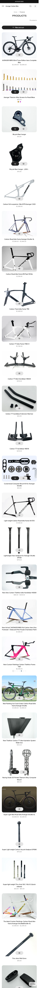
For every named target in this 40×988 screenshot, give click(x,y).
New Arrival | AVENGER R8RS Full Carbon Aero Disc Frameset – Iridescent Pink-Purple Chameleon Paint (19, 628)
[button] (3, 6)
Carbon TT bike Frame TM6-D (19, 344)
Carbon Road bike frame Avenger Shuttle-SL (19, 239)
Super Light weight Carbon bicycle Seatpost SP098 (19, 849)
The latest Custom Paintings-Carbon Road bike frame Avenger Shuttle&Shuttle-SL (19, 922)
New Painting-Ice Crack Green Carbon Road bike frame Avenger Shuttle (19, 704)
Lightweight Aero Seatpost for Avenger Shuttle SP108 (19, 557)
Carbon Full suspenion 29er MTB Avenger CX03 (19, 204)
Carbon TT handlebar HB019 (19, 449)
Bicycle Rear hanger (19, 134)
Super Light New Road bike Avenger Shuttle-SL (19, 814)
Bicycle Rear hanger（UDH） (19, 169)
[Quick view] (19, 55)
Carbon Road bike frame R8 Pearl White (19, 274)
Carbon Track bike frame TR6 (19, 309)
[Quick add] (15, 92)
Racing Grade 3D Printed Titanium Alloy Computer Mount (19, 778)
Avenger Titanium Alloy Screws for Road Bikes (19, 97)
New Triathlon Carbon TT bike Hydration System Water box (19, 741)
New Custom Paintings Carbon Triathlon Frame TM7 (19, 665)
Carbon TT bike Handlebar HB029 (19, 379)
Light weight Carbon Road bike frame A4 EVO (19, 521)
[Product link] (19, 45)
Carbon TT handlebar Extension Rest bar (19, 414)
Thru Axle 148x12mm (19, 958)
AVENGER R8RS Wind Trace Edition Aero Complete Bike (19, 61)
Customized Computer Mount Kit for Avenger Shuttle (19, 485)
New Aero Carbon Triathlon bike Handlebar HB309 (19, 593)
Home (15, 12)
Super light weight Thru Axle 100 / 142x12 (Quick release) (19, 885)
